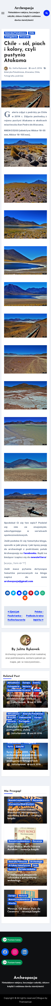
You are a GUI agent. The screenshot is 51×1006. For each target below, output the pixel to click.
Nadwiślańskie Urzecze (19, 690)
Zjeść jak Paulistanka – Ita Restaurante (16, 615)
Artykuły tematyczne (19, 865)
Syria (10, 746)
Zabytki (20, 746)
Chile (31, 33)
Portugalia (24, 721)
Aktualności (13, 683)
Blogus (40, 998)
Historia (27, 686)
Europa (26, 683)
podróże (19, 76)
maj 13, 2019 (36, 702)
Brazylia (12, 717)
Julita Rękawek (19, 68)
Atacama (29, 72)
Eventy (36, 683)
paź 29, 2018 (36, 733)
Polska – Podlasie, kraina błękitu (34, 615)
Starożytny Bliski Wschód (21, 804)
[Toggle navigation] (2, 13)
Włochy (12, 903)
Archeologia (36, 862)
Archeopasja (24, 8)
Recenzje (37, 800)
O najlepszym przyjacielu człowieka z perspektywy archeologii (22, 878)
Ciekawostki (25, 717)
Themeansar (25, 1002)
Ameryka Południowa (15, 33)
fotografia (9, 76)
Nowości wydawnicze (19, 800)
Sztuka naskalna (27, 869)
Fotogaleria (11, 37)
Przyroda (24, 37)
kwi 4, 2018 (35, 764)
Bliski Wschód (14, 743)
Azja (35, 865)
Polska (37, 690)
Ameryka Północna (18, 862)
